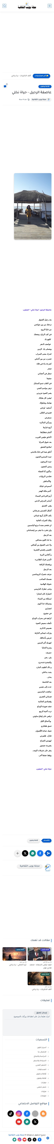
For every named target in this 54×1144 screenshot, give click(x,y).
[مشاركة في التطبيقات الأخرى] (17, 853)
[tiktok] (11, 1113)
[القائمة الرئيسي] (49, 6)
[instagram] (19, 1113)
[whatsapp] (27, 1122)
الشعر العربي (41, 1065)
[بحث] (4, 6)
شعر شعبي (42, 1087)
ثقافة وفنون (45, 86)
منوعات (43, 1096)
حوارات (44, 1083)
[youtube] (19, 1122)
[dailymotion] (35, 1113)
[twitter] (35, 1122)
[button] (40, 853)
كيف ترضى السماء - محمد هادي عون (40, 966)
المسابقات (42, 1070)
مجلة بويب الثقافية (39, 100)
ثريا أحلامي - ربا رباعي (17, 965)
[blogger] (43, 1113)
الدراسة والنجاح (40, 1056)
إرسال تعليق (41, 1013)
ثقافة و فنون (41, 1074)
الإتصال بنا (42, 1052)
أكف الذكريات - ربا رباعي (21, 76)
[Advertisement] (27, 44)
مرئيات (44, 1092)
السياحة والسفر (40, 1061)
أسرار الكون (42, 1048)
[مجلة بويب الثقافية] (27, 6)
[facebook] (27, 1113)
